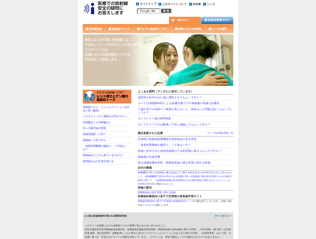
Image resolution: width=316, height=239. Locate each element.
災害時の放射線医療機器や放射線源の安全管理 (167, 139)
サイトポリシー (223, 216)
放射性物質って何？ (94, 134)
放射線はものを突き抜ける (98, 161)
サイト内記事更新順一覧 (220, 133)
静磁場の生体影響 (149, 156)
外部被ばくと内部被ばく (97, 122)
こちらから (148, 205)
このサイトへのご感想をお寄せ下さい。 (106, 116)
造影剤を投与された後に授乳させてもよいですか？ (170, 97)
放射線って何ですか (94, 140)
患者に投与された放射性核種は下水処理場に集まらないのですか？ (180, 150)
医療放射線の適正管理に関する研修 (157, 192)
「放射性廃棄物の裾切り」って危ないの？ (164, 144)
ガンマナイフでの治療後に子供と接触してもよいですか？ (174, 124)
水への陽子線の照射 (94, 128)
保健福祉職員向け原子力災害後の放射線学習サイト (165, 201)
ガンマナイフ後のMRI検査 (154, 118)
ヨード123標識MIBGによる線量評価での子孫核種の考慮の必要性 (178, 103)
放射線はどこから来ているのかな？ (103, 155)
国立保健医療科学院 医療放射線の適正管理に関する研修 (174, 162)
